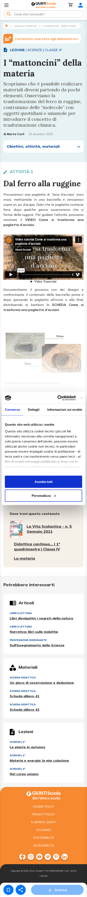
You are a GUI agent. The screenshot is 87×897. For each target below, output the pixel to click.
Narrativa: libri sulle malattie (34, 632)
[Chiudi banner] (81, 398)
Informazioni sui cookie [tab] (64, 409)
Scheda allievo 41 (24, 696)
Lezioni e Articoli (25, 26)
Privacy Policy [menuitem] (43, 814)
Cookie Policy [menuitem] (43, 806)
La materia (24, 558)
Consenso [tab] (12, 409)
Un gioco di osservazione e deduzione (42, 682)
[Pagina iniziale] (6, 25)
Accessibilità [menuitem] (43, 845)
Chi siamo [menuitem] (43, 830)
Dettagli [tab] (33, 409)
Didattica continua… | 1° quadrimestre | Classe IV (37, 546)
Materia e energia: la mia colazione (39, 760)
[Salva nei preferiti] (8, 890)
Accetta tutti (44, 482)
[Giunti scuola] (43, 795)
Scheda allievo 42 (24, 709)
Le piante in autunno (27, 747)
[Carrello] (70, 5)
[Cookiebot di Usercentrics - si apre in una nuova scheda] (57, 398)
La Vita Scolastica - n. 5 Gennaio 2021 (49, 529)
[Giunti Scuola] (44, 5)
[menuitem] (22, 857)
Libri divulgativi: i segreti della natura (41, 618)
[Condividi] (21, 890)
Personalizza (41, 495)
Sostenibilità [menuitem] (43, 838)
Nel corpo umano (24, 774)
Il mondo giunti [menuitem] (43, 822)
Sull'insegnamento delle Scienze (37, 645)
